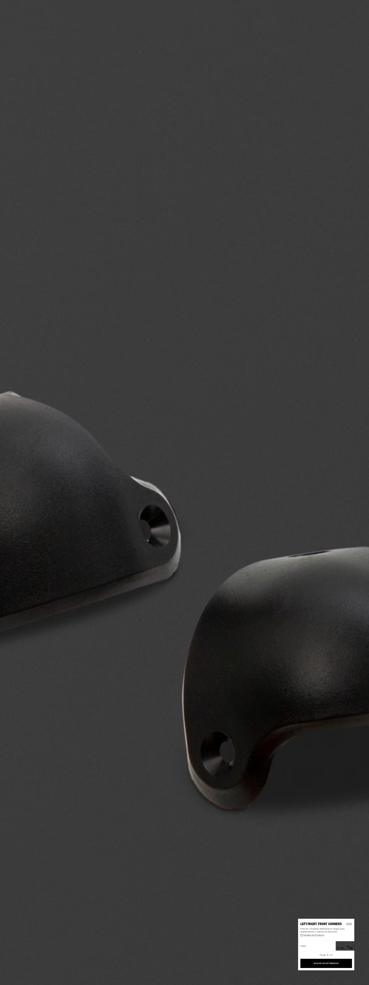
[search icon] (348, 13)
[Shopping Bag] (357, 13)
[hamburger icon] (361, 13)
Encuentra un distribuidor (346, 6)
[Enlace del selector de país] (361, 6)
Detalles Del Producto (313, 935)
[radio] (340, 946)
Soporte (339, 13)
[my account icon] (352, 13)
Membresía (327, 6)
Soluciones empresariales (308, 6)
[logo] (11, 11)
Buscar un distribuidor (326, 963)
